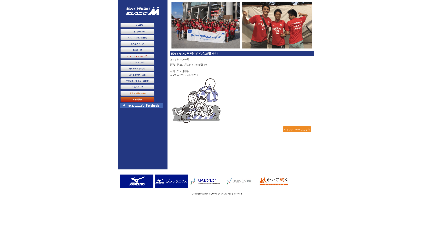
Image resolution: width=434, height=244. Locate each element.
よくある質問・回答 (137, 74)
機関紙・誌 (137, 49)
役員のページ (137, 87)
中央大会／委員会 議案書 (137, 80)
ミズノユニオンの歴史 (137, 37)
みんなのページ (137, 43)
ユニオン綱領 (137, 25)
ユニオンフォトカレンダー (137, 56)
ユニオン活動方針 (137, 31)
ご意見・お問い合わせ (137, 93)
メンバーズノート (137, 62)
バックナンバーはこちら (297, 129)
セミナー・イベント (137, 68)
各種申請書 (137, 99)
